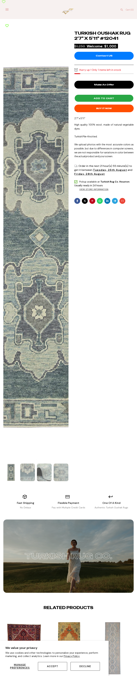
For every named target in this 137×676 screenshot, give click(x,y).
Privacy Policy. (72, 656)
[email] (122, 201)
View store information (93, 189)
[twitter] (85, 201)
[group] (10, 472)
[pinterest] (92, 201)
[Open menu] (7, 9)
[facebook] (77, 201)
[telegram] (115, 201)
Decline (85, 666)
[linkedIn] (107, 201)
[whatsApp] (100, 201)
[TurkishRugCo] (68, 11)
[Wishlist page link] (3, 1)
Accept (52, 666)
